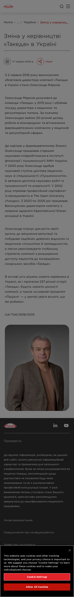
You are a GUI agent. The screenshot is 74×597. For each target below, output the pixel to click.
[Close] (70, 550)
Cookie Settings (37, 576)
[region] (37, 571)
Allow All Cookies (37, 586)
